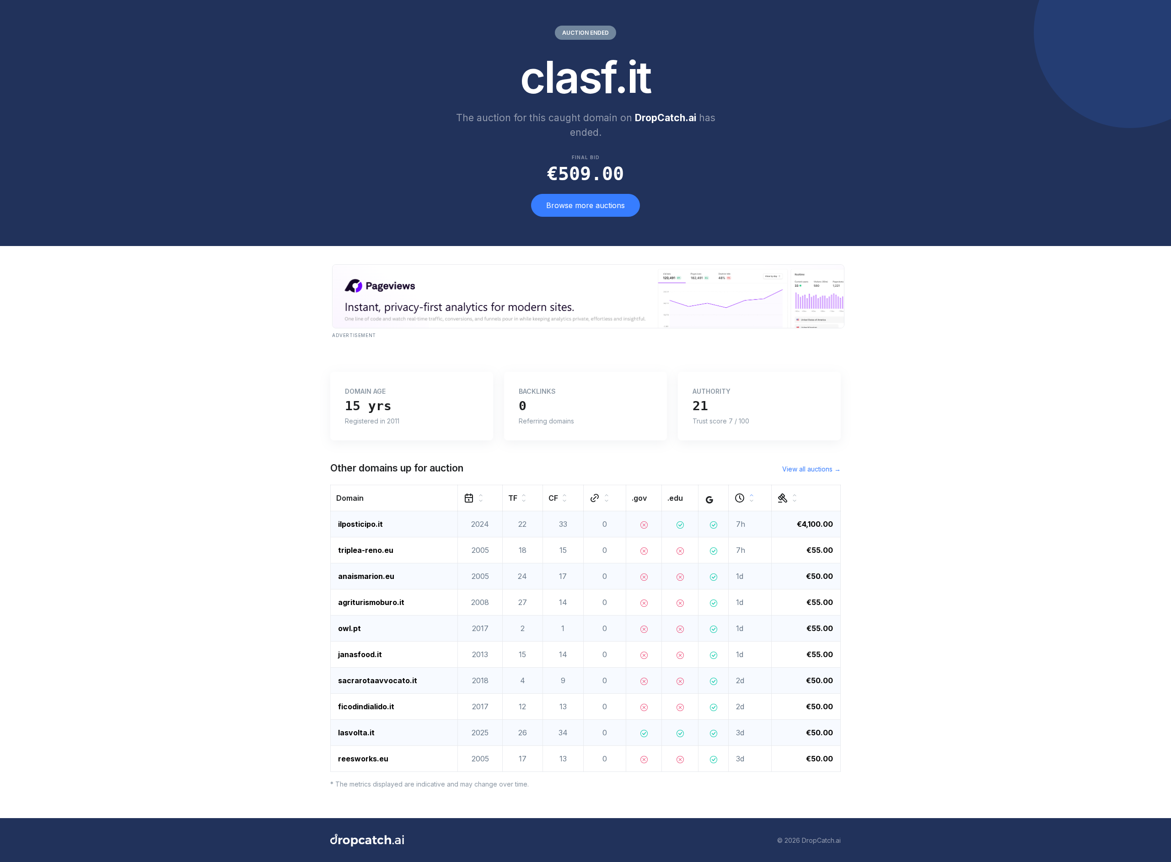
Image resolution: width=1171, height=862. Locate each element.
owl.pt (349, 628)
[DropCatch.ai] (367, 840)
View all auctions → (811, 469)
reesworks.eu (363, 758)
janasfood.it (360, 654)
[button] (394, 498)
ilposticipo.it (360, 524)
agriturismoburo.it (371, 602)
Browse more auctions (585, 205)
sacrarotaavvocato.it (377, 680)
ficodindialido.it (366, 706)
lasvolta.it (356, 732)
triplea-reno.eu (365, 550)
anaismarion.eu (366, 576)
